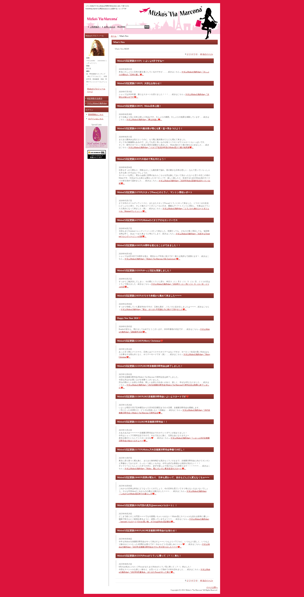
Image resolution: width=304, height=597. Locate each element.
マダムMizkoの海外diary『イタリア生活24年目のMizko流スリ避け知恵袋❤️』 (161, 147)
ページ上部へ (212, 587)
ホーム (114, 36)
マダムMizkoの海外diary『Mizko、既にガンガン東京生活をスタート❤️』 (155, 468)
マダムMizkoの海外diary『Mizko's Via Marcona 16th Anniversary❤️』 (152, 259)
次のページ (208, 54)
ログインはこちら (95, 119)
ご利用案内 (94, 27)
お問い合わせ (109, 27)
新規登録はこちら (95, 114)
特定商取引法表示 (94, 98)
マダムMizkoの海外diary (97, 103)
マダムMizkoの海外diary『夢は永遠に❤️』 (144, 119)
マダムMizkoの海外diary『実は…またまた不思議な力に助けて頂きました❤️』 (154, 309)
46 (201, 54)
